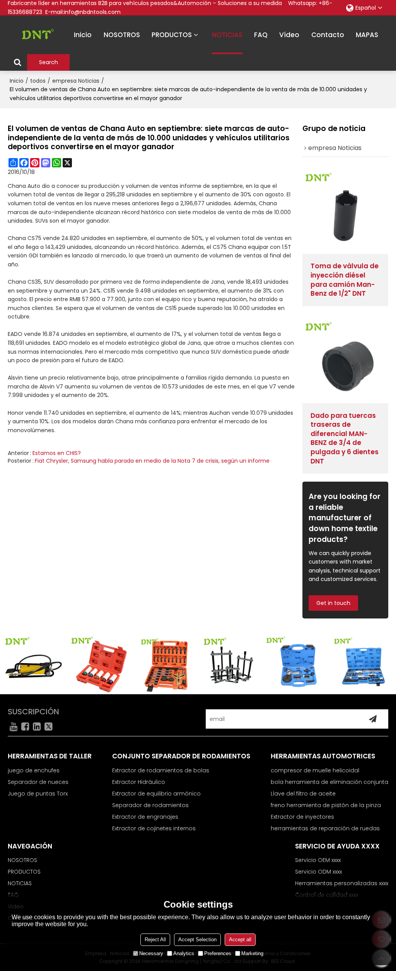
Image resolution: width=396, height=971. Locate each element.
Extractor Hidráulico (138, 782)
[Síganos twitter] (48, 726)
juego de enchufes (34, 770)
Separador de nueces (38, 782)
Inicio (17, 81)
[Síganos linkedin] (37, 726)
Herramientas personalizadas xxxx (341, 883)
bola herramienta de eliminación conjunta (329, 782)
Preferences (217, 953)
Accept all (240, 939)
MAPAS (367, 34)
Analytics (183, 953)
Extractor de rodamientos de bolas (160, 770)
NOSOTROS (122, 34)
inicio (83, 34)
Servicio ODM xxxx (318, 872)
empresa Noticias (75, 81)
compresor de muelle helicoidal (315, 770)
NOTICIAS (227, 34)
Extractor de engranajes (145, 817)
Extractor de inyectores (302, 817)
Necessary (151, 953)
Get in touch (333, 603)
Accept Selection (197, 939)
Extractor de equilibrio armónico (156, 793)
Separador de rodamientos (150, 805)
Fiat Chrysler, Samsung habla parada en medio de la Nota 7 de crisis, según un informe (152, 461)
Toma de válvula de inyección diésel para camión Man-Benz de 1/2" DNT (345, 280)
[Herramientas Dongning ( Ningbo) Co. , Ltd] (35, 35)
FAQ (261, 34)
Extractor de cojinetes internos (154, 828)
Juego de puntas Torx (38, 793)
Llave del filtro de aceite (303, 793)
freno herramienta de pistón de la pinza (326, 805)
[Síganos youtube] (13, 726)
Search (48, 62)
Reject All (155, 939)
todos (38, 81)
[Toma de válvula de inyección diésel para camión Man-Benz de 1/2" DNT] (345, 211)
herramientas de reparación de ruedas (325, 828)
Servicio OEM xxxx (318, 860)
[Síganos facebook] (25, 726)
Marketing (252, 953)
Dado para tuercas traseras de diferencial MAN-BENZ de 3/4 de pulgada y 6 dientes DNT (345, 438)
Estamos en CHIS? (56, 453)
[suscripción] (372, 719)
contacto (327, 34)
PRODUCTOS (172, 34)
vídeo (289, 34)
